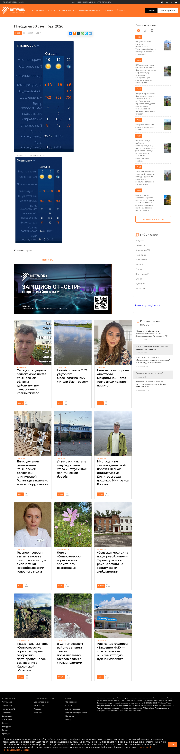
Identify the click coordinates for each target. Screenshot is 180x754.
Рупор (122, 10)
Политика (141, 255)
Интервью (141, 264)
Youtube (37, 709)
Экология (140, 288)
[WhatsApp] (82, 33)
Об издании (38, 10)
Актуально (141, 240)
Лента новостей (145, 25)
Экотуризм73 (142, 274)
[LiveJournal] (78, 33)
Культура (140, 283)
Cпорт (139, 279)
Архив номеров (72, 709)
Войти (152, 10)
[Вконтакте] (167, 2)
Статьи (68, 705)
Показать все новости (153, 219)
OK (172, 744)
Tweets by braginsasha (147, 305)
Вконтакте (39, 705)
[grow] (145, 30)
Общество (141, 245)
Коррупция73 (143, 250)
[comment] (152, 30)
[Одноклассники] (161, 2)
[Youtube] (171, 2)
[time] (138, 30)
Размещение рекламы (89, 10)
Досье (139, 269)
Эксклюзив (141, 259)
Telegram (38, 712)
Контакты (108, 10)
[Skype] (86, 33)
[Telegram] (176, 2)
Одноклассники (41, 702)
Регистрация (168, 10)
